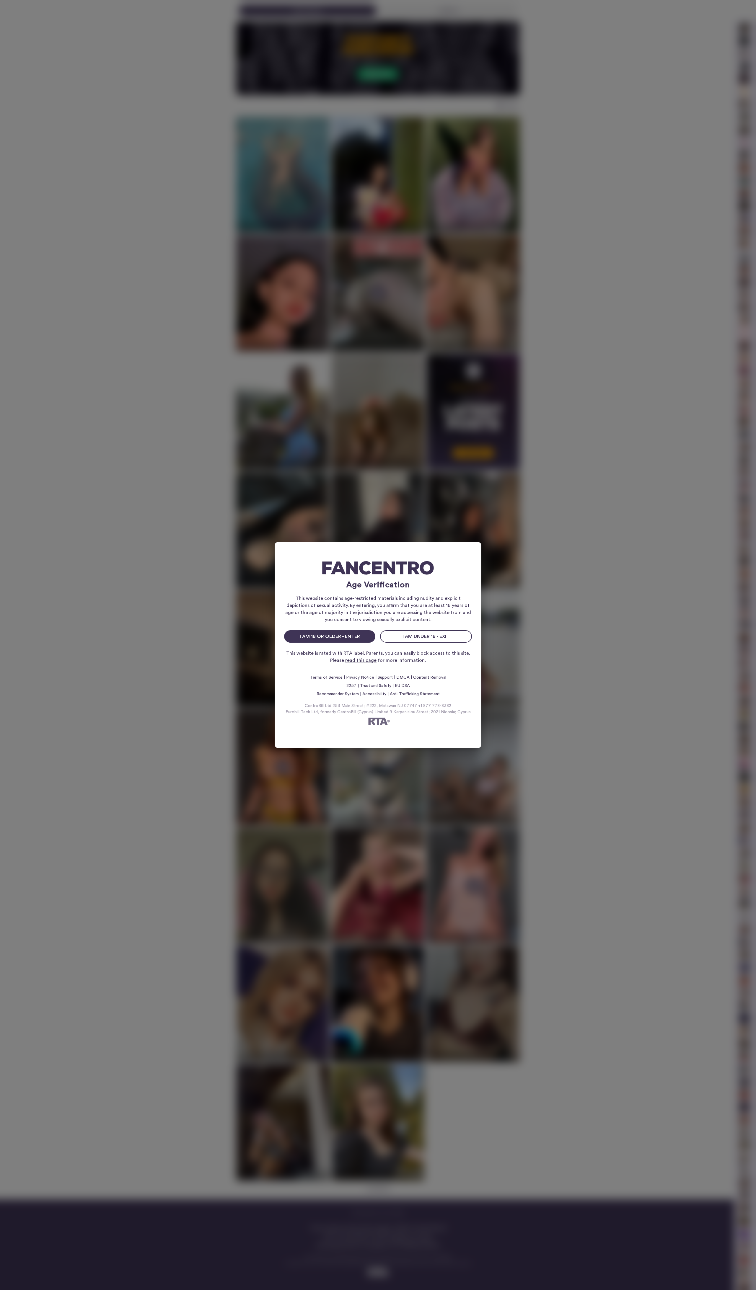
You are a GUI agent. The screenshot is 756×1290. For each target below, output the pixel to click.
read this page (361, 660)
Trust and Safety (375, 686)
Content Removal (429, 677)
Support (385, 677)
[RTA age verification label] (378, 722)
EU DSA (402, 686)
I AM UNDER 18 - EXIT (426, 636)
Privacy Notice (360, 677)
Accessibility (374, 694)
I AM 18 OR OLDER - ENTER (330, 636)
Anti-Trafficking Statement (415, 694)
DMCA (403, 677)
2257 (351, 686)
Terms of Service (326, 677)
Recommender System (338, 694)
